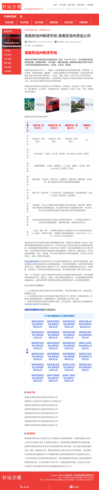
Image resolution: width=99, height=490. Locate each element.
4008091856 (31, 304)
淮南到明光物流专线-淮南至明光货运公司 (85, 367)
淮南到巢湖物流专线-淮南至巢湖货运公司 (69, 356)
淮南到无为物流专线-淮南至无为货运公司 (85, 356)
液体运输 (80, 5)
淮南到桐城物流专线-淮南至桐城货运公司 (37, 367)
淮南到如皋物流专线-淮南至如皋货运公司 (41, 409)
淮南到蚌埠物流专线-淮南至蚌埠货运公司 (69, 324)
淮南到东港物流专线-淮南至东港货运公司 (41, 397)
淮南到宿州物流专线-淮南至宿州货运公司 (69, 345)
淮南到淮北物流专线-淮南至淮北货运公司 (37, 334)
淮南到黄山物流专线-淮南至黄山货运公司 (85, 334)
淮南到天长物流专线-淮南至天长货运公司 (69, 367)
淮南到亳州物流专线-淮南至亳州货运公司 (37, 356)
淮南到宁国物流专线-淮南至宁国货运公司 (53, 378)
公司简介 (7, 51)
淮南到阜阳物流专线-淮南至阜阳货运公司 (53, 345)
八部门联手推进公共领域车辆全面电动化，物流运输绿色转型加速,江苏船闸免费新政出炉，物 (61, 458)
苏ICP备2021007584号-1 (85, 480)
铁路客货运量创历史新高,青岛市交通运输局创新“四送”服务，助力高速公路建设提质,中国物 (60, 446)
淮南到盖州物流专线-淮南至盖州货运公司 (41, 421)
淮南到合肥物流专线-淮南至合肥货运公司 (37, 324)
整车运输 (71, 5)
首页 (55, 5)
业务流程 (7, 55)
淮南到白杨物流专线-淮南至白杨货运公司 (41, 405)
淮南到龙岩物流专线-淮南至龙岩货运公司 (41, 425)
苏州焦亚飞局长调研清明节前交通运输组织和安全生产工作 (47, 466)
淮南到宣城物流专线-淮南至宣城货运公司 (53, 356)
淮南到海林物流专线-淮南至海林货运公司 (41, 417)
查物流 (76, 487)
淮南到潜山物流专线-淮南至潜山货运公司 (53, 367)
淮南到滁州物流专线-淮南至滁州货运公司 (37, 345)
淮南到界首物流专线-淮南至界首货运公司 (37, 378)
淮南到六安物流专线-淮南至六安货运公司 (85, 345)
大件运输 (62, 5)
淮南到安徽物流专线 (33, 310)
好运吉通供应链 (30, 30)
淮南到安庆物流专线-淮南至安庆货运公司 (69, 334)
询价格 (26, 487)
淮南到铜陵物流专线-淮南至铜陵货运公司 (53, 334)
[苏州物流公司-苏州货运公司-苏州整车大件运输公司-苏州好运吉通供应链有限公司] (11, 6)
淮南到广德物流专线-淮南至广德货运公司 (69, 378)
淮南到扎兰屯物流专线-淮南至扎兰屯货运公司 (42, 401)
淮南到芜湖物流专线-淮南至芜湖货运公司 (53, 324)
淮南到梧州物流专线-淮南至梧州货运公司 (41, 413)
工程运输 (89, 5)
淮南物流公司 (44, 30)
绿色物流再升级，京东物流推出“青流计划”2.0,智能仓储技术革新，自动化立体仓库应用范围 (60, 462)
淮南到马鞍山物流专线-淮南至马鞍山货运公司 (85, 324)
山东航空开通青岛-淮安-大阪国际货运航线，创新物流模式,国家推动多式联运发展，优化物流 (61, 442)
